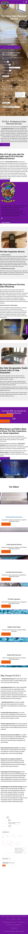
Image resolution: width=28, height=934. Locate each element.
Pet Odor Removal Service (14, 517)
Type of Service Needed (7, 84)
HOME (3, 916)
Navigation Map (14, 928)
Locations (24, 916)
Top (26, 927)
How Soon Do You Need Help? (8, 99)
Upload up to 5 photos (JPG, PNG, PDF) (10, 105)
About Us (8, 916)
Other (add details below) (17, 89)
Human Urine (23, 80)
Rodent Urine (16, 80)
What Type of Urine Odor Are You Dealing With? (12, 78)
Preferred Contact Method (7, 73)
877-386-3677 (10, 924)
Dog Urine (10, 80)
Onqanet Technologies (20, 931)
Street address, (5, 70)
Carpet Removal (15, 86)
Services (13, 916)
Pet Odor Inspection (6, 89)
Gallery (18, 916)
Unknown (5, 82)
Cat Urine (5, 80)
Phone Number (5, 67)
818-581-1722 (21, 922)
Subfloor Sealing (5, 88)
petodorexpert (18, 924)
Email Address (5, 64)
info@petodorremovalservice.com (10, 922)
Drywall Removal (13, 88)
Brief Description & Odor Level (8, 97)
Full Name (4, 61)
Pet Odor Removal (7, 86)
